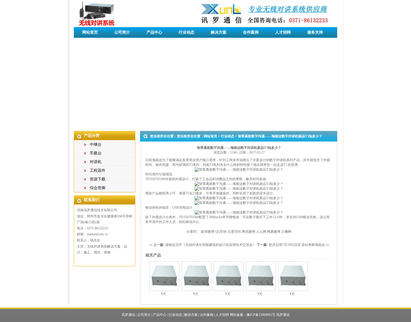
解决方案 (218, 32)
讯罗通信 (128, 315)
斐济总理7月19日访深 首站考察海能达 (297, 245)
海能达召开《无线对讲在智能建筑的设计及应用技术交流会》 (210, 245)
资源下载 (97, 179)
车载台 (95, 153)
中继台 (95, 144)
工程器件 (97, 170)
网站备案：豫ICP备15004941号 (252, 315)
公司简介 (122, 32)
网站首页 (90, 32)
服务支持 (315, 32)
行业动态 (186, 32)
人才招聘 (283, 32)
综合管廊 (97, 188)
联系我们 (90, 43)
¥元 (163, 294)
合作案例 (251, 32)
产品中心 (154, 32)
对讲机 (95, 162)
